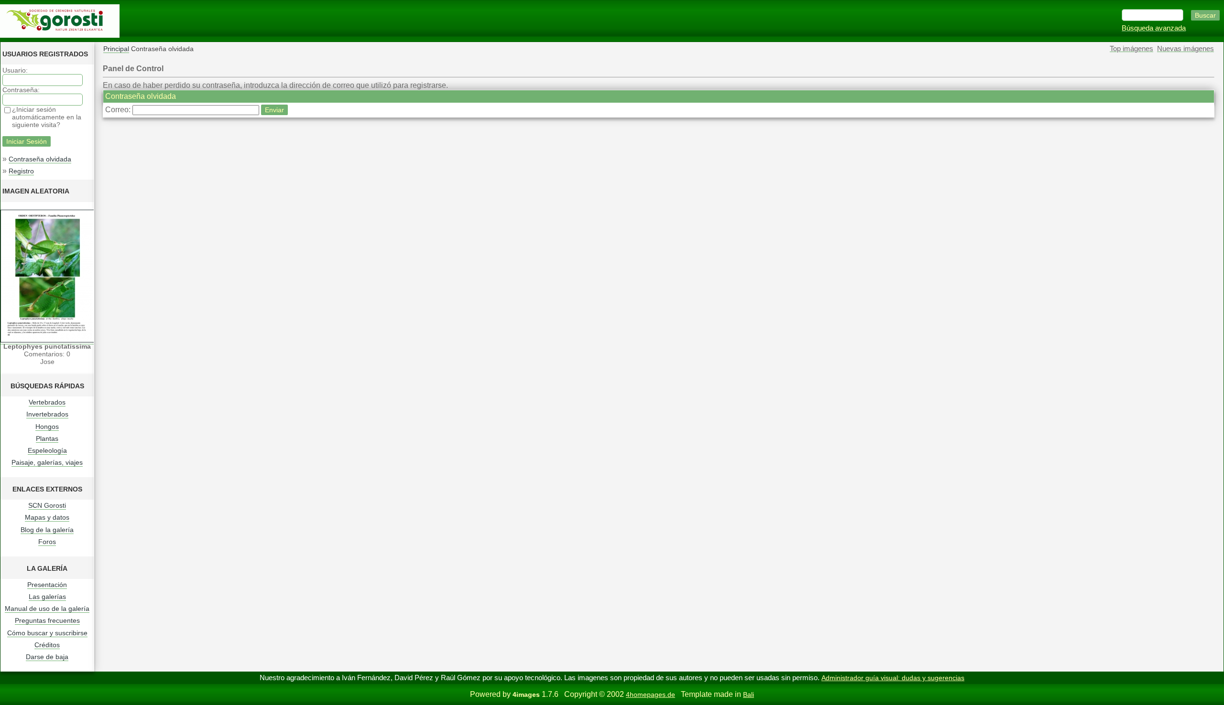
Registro (21, 171)
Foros (47, 541)
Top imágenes (1131, 49)
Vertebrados (47, 402)
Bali (748, 694)
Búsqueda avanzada (1154, 28)
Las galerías (47, 596)
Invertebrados (47, 414)
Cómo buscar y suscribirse (47, 633)
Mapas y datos (47, 517)
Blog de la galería (47, 530)
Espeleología (47, 450)
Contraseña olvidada (40, 159)
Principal (116, 49)
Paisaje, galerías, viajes (47, 462)
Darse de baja (47, 657)
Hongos (47, 426)
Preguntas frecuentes (47, 620)
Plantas (47, 438)
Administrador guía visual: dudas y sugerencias (892, 678)
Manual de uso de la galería (47, 608)
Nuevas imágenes (1185, 49)
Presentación (47, 584)
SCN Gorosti (47, 505)
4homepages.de (650, 694)
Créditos (47, 645)
